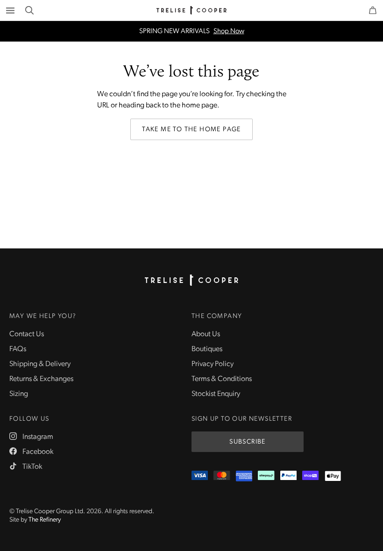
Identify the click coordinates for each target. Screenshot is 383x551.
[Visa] (200, 476)
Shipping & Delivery (40, 364)
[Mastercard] (221, 476)
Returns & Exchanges (41, 379)
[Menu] (10, 10)
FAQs (17, 349)
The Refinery (44, 519)
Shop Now (228, 31)
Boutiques (207, 349)
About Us (206, 334)
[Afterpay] (266, 476)
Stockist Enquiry (216, 394)
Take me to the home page (191, 129)
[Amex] (244, 476)
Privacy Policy (213, 364)
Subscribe (247, 441)
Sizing (18, 394)
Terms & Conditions (222, 379)
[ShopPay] (310, 476)
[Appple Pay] (333, 476)
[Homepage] (191, 280)
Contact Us (26, 334)
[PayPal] (288, 476)
